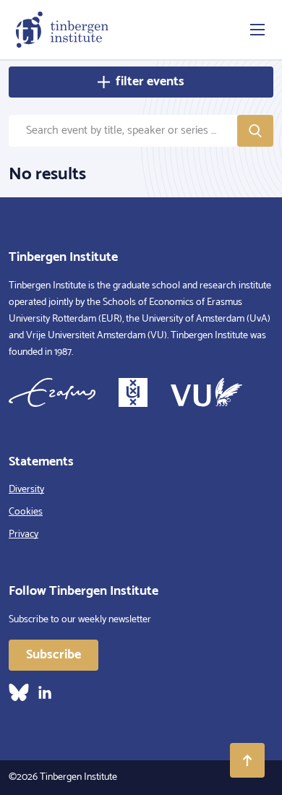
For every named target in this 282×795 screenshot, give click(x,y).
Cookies (26, 512)
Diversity (26, 489)
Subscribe (53, 655)
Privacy (23, 534)
